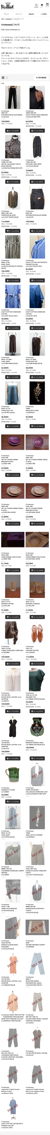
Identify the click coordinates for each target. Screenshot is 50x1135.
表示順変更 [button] (42, 78)
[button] (36, 6)
